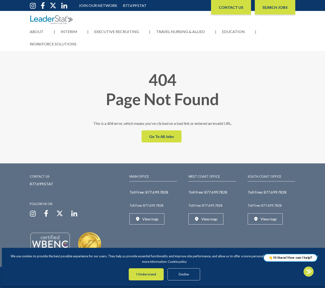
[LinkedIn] (64, 5)
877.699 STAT (135, 5)
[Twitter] (53, 5)
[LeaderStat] (52, 19)
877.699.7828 (156, 192)
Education (233, 31)
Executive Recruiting (116, 31)
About (37, 31)
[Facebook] (43, 5)
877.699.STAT (41, 183)
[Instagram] (33, 5)
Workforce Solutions (53, 44)
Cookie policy (177, 262)
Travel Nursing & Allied (180, 31)
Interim (69, 31)
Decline (184, 274)
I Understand (146, 274)
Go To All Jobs (161, 136)
